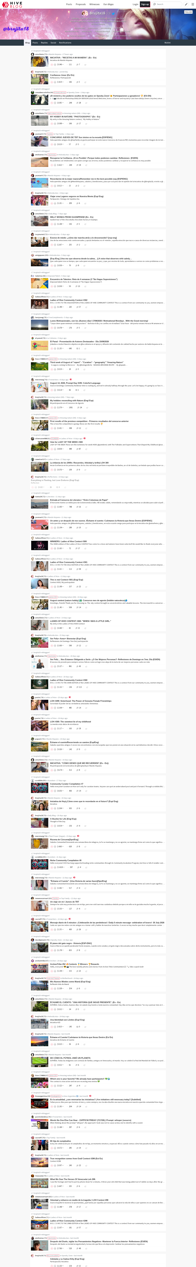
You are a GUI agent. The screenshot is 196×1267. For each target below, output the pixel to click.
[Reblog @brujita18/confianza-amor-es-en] (85, 82)
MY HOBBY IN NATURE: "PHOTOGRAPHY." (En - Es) (75, 116)
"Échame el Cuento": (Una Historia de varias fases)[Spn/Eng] (78, 881)
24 (81, 407)
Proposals (81, 4)
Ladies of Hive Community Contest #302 (68, 300)
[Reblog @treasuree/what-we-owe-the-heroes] (85, 1186)
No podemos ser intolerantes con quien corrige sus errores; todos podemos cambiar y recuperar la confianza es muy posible (100, 160)
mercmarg (39, 379)
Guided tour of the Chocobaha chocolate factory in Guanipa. (74, 219)
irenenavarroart (41, 898)
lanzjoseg (39, 317)
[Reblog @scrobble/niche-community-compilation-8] (86, 867)
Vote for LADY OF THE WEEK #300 (66, 442)
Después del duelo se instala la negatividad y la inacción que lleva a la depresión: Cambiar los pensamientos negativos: (97, 1244)
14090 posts (92, 28)
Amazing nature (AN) (72, 113)
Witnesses (94, 4)
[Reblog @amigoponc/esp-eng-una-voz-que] (84, 265)
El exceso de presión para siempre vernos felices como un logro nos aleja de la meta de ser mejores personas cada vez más (100, 662)
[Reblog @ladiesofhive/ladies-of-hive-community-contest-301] (86, 569)
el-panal (38, 338)
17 (80, 123)
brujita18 (37, 51)
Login (135, 4)
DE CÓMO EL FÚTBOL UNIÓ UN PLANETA (70, 1058)
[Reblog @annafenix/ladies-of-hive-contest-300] (85, 628)
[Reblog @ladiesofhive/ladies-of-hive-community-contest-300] (87, 687)
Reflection (35, 483)
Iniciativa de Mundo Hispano (61, 60)
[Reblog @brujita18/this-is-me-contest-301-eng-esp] (86, 586)
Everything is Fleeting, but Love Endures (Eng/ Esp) (55, 480)
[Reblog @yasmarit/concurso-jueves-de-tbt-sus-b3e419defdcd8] (84, 144)
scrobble (38, 780)
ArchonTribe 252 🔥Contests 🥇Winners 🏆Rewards (74, 964)
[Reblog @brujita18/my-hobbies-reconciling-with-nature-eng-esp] (87, 407)
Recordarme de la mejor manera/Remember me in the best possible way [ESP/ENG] (89, 179)
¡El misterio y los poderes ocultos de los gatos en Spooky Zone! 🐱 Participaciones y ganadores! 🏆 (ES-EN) (100, 96)
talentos (38, 276)
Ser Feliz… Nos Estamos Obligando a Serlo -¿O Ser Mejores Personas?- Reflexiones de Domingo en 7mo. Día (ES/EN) (105, 659)
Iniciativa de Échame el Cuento (62, 1040)
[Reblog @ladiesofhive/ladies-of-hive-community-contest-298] (86, 1227)
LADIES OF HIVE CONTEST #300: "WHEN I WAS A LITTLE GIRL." (80, 621)
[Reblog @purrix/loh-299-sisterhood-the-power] (86, 707)
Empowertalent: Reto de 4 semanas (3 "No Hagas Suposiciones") (76, 282)
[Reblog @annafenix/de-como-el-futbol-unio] (84, 1065)
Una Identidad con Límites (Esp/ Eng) (67, 1020)
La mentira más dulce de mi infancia (64, 724)
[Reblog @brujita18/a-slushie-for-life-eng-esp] (85, 826)
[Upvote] (52, 64)
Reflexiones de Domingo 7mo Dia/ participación (69, 641)
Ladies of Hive (56, 296)
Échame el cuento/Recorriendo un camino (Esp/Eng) (74, 742)
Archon (53, 960)
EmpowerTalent (54, 276)
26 (80, 929)
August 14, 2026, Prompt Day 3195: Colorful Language (75, 383)
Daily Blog (53, 213)
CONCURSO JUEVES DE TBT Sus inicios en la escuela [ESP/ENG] (81, 137)
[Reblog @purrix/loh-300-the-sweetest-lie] (86, 728)
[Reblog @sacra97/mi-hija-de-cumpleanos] (86, 1148)
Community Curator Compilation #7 (66, 784)
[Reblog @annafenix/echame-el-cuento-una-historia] (84, 1009)
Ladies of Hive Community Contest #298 (68, 1221)
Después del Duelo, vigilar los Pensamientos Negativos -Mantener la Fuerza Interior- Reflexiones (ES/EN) (99, 1241)
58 (80, 569)
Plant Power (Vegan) (57, 836)
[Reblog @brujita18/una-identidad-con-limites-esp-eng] (85, 1026)
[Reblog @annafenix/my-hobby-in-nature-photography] (86, 123)
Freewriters (53, 379)
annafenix (39, 54)
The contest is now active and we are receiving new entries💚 (75, 1081)
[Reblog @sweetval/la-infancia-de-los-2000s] (85, 469)
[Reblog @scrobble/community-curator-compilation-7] (86, 791)
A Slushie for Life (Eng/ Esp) (63, 819)
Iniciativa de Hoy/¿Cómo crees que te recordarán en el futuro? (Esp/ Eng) (84, 801)
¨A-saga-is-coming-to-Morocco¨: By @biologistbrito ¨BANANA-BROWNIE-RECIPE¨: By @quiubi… (88, 365)
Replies (44, 42)
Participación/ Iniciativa (59, 1261)
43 (80, 666)
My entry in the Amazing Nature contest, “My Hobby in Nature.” (75, 119)
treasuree (39, 1176)
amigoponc (40, 255)
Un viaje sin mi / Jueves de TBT (64, 902)
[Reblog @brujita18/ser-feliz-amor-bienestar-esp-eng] (86, 645)
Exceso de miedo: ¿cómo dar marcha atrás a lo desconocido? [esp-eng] (83, 238)
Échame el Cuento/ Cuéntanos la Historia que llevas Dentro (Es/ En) (81, 1037)
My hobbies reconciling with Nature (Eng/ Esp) (71, 400)
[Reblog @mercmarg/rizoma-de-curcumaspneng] (85, 846)
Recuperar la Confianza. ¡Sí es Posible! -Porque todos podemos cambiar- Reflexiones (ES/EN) (94, 158)
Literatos (50, 496)
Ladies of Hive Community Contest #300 (68, 680)
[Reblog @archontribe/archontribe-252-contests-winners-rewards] (86, 971)
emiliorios (39, 154)
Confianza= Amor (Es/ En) (62, 75)
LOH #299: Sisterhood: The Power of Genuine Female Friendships (80, 701)
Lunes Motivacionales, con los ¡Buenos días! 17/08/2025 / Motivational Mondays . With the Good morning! (99, 321)
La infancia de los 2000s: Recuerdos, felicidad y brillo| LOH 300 (79, 463)
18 (80, 165)
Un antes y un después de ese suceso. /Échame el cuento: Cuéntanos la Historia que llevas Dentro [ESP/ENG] (101, 521)
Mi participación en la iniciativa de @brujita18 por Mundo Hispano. (76, 766)
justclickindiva (41, 1117)
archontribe (40, 960)
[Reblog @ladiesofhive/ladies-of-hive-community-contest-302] (86, 307)
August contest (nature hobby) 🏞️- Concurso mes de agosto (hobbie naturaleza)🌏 (88, 600)
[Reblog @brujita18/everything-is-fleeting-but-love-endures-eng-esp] (65, 487)
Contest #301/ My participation (62, 582)
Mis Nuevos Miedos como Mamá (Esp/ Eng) (70, 981)
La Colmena (51, 338)
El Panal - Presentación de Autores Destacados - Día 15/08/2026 (79, 341)
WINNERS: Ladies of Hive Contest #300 (68, 541)
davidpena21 (40, 940)
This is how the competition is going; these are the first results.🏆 (76, 424)
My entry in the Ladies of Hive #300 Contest (67, 623)
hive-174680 (40, 359)
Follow (188, 12)
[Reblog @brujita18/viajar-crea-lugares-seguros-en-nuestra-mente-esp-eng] (85, 203)
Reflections (52, 477)
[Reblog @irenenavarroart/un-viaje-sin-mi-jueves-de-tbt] (85, 908)
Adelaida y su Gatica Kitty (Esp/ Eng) (67, 1259)
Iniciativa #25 (55, 1022)
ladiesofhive (40, 296)
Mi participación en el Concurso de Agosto (67, 403)
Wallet (168, 42)
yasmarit (39, 134)
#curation (51, 780)
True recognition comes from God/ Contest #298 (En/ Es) (76, 1158)
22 (80, 586)
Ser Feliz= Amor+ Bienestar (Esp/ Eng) (68, 638)
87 (80, 449)
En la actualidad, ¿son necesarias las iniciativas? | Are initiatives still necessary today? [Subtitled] (95, 1099)
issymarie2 (39, 234)
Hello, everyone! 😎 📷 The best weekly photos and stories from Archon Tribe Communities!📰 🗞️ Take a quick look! (97, 967)
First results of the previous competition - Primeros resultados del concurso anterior (89, 421)
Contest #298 (55, 1161)
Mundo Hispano (55, 54)
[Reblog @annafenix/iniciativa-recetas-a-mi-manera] (85, 64)
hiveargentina (41, 1096)
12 (80, 428)
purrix (37, 697)
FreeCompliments (56, 317)
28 (80, 102)
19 (80, 1148)
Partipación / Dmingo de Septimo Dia (64, 199)
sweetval (39, 459)
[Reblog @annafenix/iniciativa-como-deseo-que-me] (85, 770)
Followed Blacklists (102, 31)
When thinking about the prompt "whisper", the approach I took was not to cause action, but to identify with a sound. (96, 1123)
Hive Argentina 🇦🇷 (71, 1096)
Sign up (145, 4)
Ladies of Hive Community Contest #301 (68, 562)
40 (80, 1248)
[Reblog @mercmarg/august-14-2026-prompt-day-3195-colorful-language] (84, 390)
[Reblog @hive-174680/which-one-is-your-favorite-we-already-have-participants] (85, 1085)
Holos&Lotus (53, 72)
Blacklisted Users (72, 31)
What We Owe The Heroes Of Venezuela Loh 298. (73, 1179)
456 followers (79, 28)
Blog (27, 42)
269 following (105, 28)
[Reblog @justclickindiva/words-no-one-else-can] (85, 1127)
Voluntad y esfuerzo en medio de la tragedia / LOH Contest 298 (79, 1200)
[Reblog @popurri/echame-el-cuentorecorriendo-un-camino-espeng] (85, 749)
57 (80, 307)
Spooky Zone (74, 92)
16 (80, 507)
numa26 (38, 496)
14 (80, 607)
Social (53, 42)
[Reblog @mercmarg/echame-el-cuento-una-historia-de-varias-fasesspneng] (85, 888)
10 (79, 286)
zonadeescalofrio (42, 92)
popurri (38, 739)
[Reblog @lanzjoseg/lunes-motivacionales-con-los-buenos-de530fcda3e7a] (85, 327)
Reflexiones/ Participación (60, 78)
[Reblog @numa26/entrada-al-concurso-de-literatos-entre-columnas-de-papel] (86, 507)
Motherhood (67, 978)
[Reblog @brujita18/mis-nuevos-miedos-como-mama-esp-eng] (85, 988)
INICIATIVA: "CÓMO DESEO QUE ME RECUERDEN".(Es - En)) (79, 763)
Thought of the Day (57, 821)
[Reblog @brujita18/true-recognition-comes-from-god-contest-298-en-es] (86, 1165)
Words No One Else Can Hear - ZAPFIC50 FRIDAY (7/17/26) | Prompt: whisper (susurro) (90, 1120)
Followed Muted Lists (121, 31)
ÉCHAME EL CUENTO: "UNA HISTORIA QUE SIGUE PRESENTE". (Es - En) (85, 1002)
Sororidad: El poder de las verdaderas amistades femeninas (74, 703)
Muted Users (87, 31)
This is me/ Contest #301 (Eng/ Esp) (66, 580)
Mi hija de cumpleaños (60, 1141)
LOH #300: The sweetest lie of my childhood (70, 721)
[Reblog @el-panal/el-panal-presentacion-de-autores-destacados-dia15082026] (85, 348)
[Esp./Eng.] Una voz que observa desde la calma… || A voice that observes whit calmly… (91, 258)
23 (80, 971)
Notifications (65, 42)
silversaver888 (41, 438)
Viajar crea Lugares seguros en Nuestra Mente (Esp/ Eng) (76, 196)
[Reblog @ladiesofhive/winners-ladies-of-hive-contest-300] (85, 548)
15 (79, 628)
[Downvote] (55, 64)
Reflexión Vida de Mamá (59, 984)
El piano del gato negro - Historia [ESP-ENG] (71, 943)
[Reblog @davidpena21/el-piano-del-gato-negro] (85, 950)
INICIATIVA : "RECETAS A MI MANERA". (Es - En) (73, 57)
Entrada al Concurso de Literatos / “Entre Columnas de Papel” (79, 500)
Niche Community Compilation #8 (65, 860)
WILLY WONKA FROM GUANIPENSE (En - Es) (71, 217)
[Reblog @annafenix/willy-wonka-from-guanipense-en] (85, 224)
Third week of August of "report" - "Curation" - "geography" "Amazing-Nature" (86, 362)
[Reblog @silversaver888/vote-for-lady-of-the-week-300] (86, 449)
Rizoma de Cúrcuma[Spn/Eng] (64, 839)
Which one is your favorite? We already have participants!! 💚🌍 (80, 1079)
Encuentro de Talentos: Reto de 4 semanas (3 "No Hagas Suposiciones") (83, 279)
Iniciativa (53, 804)
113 (80, 687)
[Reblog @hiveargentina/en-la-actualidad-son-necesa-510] (86, 1106)
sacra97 (38, 919)
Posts (69, 4)
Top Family (60, 134)
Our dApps (108, 4)
